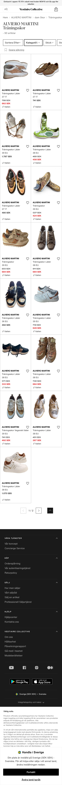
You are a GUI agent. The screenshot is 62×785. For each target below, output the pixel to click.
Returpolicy (11, 572)
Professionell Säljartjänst (18, 602)
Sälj (7, 582)
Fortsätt (31, 772)
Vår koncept (11, 543)
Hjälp (8, 612)
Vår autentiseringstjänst (17, 568)
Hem (5, 17)
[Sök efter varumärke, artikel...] (6, 9)
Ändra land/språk (31, 779)
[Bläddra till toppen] (50, 510)
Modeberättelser (13, 655)
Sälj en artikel (12, 597)
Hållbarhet (10, 641)
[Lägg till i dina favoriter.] (27, 90)
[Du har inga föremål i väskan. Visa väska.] (56, 9)
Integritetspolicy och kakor (29, 702)
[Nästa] (39, 510)
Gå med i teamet (13, 651)
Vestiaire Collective (17, 631)
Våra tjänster (13, 538)
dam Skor (40, 17)
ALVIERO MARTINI (21, 17)
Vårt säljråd (11, 592)
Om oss (9, 637)
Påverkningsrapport (15, 646)
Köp (7, 558)
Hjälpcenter (11, 617)
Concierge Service (15, 548)
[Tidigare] (23, 510)
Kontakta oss (12, 621)
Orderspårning (12, 563)
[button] (56, 9)
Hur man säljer (12, 588)
